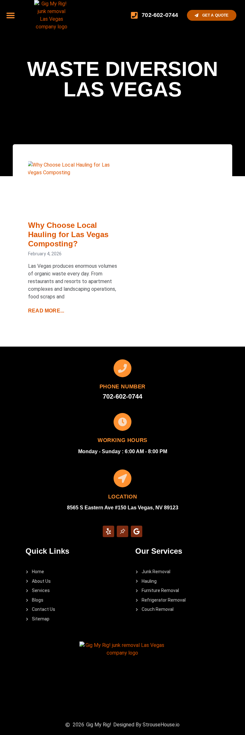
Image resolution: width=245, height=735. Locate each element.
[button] (10, 15)
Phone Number (122, 387)
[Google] (136, 531)
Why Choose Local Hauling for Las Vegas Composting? (68, 234)
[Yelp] (108, 531)
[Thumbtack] (122, 531)
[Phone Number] (122, 368)
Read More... (46, 310)
